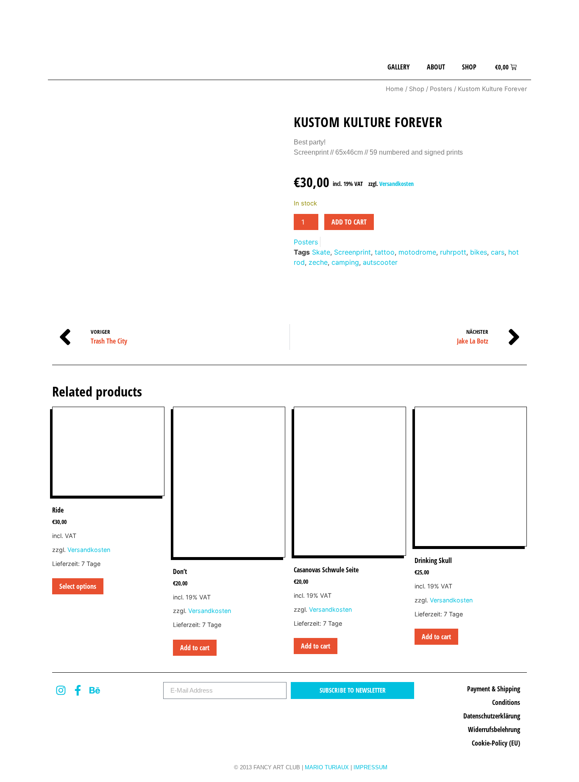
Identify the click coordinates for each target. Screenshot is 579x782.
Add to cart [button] (194, 647)
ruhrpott (453, 252)
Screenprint (352, 252)
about (436, 67)
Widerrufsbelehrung (494, 729)
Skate (321, 252)
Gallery (398, 67)
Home (395, 89)
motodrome (417, 252)
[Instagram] (60, 690)
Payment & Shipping (493, 688)
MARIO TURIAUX (327, 767)
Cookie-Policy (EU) (496, 743)
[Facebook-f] (77, 690)
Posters (441, 89)
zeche (318, 262)
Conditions (506, 702)
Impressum (370, 767)
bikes (478, 252)
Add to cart (349, 222)
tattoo (385, 252)
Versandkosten (396, 184)
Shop (469, 67)
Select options (77, 586)
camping (345, 262)
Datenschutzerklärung (491, 716)
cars (497, 252)
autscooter (380, 262)
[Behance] (94, 690)
